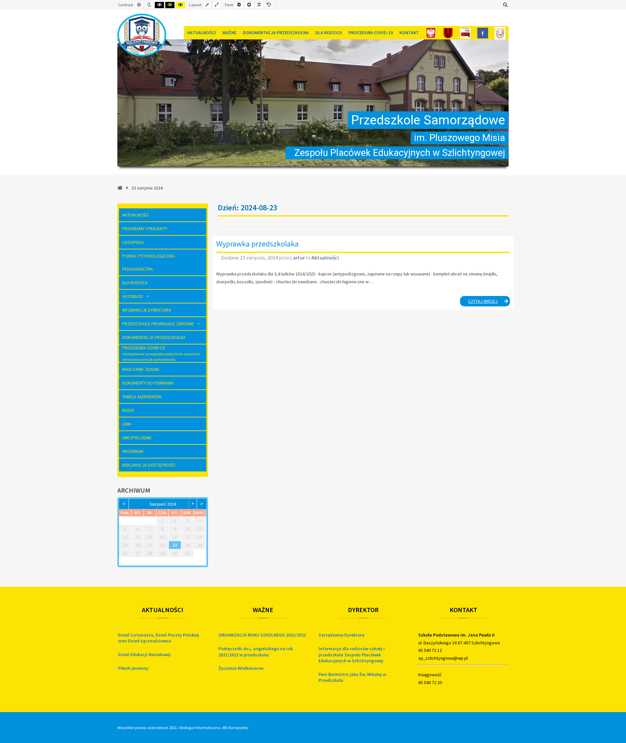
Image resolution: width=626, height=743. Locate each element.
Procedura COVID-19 (371, 32)
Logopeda (133, 242)
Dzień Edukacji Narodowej (144, 654)
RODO (128, 410)
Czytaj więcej (489, 302)
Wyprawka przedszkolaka (257, 244)
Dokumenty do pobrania (148, 383)
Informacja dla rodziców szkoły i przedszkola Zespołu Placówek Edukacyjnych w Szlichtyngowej (352, 654)
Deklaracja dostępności (148, 465)
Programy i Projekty (144, 228)
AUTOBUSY (132, 296)
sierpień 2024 (162, 504)
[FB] (482, 32)
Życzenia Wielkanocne (240, 668)
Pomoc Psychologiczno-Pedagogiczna (149, 262)
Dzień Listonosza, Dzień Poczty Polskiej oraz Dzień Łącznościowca (158, 638)
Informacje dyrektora (146, 310)
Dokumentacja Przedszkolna (276, 32)
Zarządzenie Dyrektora (342, 635)
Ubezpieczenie (137, 438)
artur (299, 257)
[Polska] (431, 32)
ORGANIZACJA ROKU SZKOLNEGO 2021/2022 (262, 635)
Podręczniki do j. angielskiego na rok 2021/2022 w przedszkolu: (255, 651)
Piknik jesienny (133, 668)
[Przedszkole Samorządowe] (141, 35)
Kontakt (409, 32)
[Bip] (465, 32)
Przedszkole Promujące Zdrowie (158, 324)
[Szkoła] (500, 32)
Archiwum (132, 451)
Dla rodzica (328, 32)
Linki (126, 424)
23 (174, 545)
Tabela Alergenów (141, 397)
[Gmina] (448, 32)
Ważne (229, 32)
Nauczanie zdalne (140, 369)
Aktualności (201, 32)
